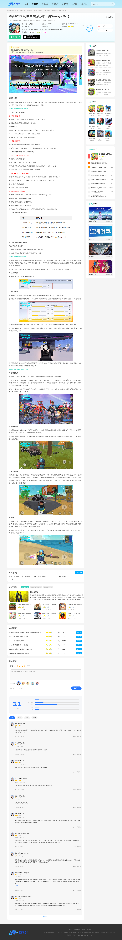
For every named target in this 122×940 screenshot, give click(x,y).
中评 (27, 717)
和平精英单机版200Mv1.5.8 (98, 192)
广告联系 (69, 929)
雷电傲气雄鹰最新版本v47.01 (99, 183)
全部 (12, 717)
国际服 (38, 32)
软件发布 (89, 929)
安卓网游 (35, 4)
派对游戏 (32, 32)
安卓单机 (45, 4)
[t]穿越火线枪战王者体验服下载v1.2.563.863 (99, 179)
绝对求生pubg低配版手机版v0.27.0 (99, 188)
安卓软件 (55, 4)
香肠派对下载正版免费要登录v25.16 (99, 163)
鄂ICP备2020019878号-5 (85, 935)
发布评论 (76, 688)
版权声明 (76, 929)
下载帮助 (82, 929)
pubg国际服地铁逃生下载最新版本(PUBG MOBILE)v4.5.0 (99, 171)
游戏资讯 (65, 4)
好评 (19, 717)
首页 (26, 4)
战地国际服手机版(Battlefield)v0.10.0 (99, 196)
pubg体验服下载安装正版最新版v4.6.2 (99, 167)
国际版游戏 (34, 592)
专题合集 (83, 4)
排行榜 (74, 4)
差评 (34, 717)
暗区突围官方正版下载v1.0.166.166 (99, 175)
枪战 (44, 32)
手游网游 (22, 10)
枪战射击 (29, 10)
